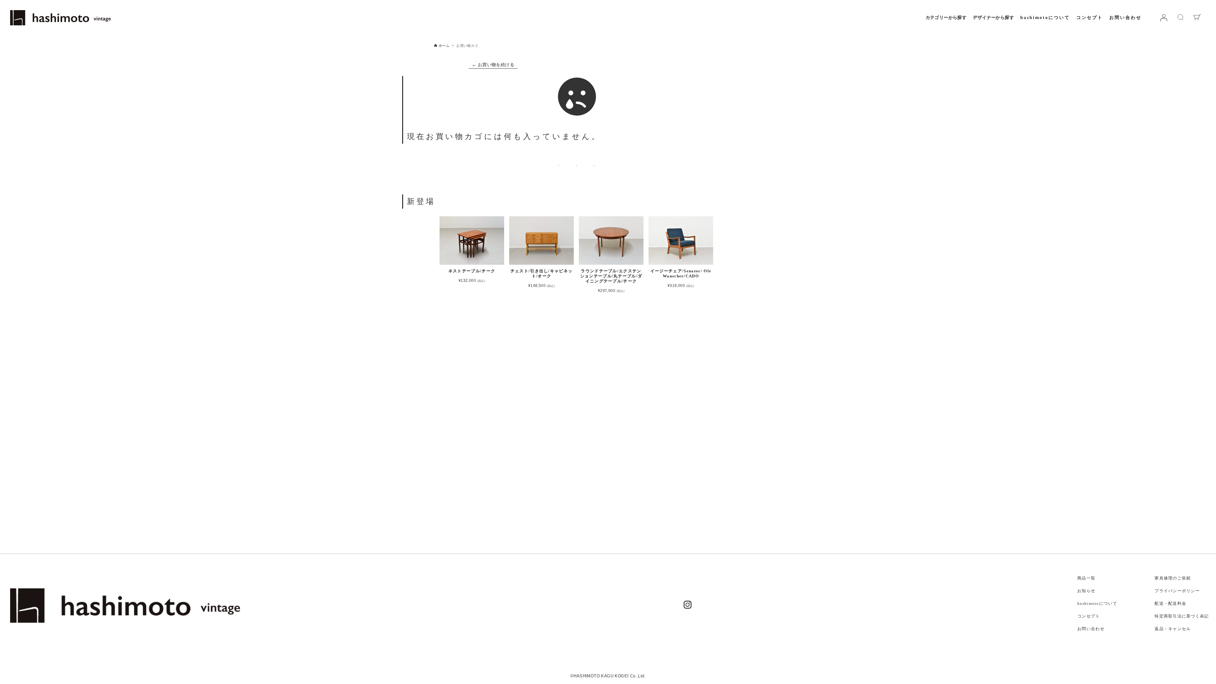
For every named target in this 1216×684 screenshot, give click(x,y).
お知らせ (1086, 591)
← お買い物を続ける (493, 64)
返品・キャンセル (1173, 629)
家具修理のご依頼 (1173, 578)
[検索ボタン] (1189, 54)
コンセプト (1089, 17)
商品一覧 (1086, 578)
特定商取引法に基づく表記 (1182, 616)
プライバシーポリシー (1177, 591)
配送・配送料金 (1170, 603)
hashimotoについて (1045, 17)
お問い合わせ (1125, 17)
